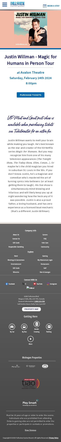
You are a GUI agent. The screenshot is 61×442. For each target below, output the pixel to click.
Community (45, 247)
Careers (45, 234)
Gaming (45, 256)
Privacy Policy (53, 438)
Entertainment (16, 264)
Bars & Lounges (45, 272)
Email (32, 288)
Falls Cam (45, 243)
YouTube (39, 284)
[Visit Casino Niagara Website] (45, 366)
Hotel (16, 256)
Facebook (12, 284)
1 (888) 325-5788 (39, 301)
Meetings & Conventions (16, 260)
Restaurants (45, 264)
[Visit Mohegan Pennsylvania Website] (30, 366)
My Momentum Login (45, 260)
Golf (45, 268)
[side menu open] (4, 4)
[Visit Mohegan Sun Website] (16, 366)
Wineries (16, 272)
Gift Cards (16, 243)
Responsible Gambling (16, 247)
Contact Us (16, 238)
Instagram (53, 284)
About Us (16, 234)
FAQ (45, 238)
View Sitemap (30, 430)
